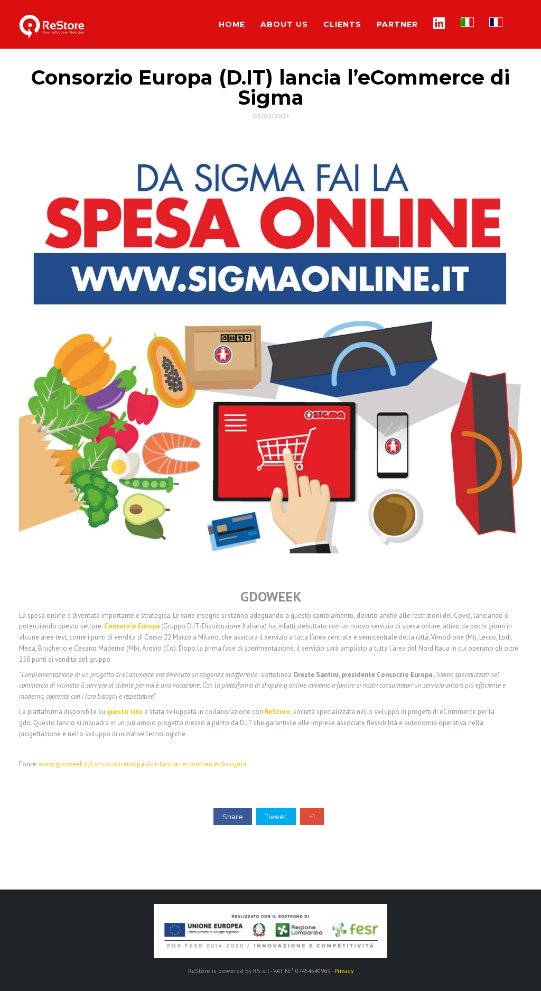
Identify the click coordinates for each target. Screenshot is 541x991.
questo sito (125, 711)
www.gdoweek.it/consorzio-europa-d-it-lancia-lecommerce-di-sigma (142, 764)
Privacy (343, 971)
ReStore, (278, 711)
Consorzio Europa (132, 626)
